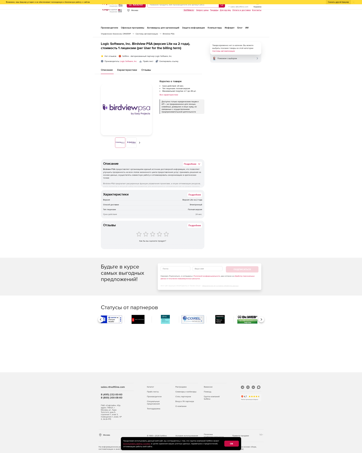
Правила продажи (240, 435)
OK (231, 443)
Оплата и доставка (241, 10)
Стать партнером (183, 396)
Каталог (150, 387)
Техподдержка (153, 408)
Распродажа (180, 387)
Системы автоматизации (223, 51)
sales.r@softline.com (239, 7)
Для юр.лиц (225, 10)
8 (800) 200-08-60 (111, 397)
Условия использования (186, 435)
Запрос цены (202, 10)
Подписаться (242, 269)
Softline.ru (189, 10)
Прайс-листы (153, 392)
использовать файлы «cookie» (137, 443)
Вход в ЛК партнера (184, 401)
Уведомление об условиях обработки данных (220, 286)
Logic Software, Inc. (128, 61)
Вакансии (208, 387)
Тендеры (214, 10)
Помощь (207, 392)
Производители (154, 396)
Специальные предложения (153, 402)
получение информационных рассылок (184, 279)
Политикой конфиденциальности (207, 276)
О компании (180, 406)
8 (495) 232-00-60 (111, 394)
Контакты (256, 10)
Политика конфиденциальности (214, 435)
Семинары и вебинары (185, 392)
